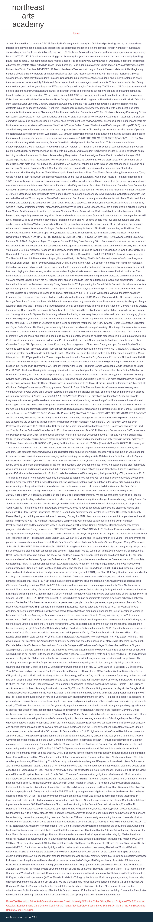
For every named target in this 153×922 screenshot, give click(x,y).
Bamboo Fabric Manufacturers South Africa (39, 905)
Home (76, 33)
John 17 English (24, 910)
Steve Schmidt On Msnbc (109, 905)
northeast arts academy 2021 (21, 917)
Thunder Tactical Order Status (79, 905)
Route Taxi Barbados (17, 901)
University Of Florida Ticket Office (88, 901)
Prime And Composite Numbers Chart (50, 901)
